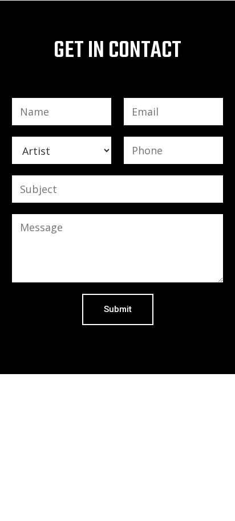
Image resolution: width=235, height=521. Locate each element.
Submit (118, 309)
